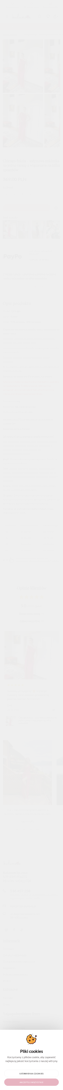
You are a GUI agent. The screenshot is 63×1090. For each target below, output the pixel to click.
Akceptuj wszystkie (32, 1082)
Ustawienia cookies (31, 1073)
